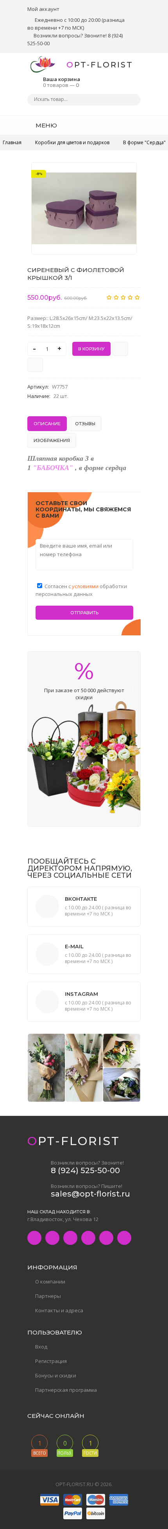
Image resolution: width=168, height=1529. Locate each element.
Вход (41, 1346)
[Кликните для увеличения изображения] (84, 208)
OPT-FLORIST (99, 64)
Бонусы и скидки (55, 1375)
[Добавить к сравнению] (35, 365)
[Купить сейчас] (120, 349)
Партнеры (48, 1295)
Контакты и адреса (59, 1310)
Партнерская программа (66, 1389)
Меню (45, 125)
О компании (50, 1281)
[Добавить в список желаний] (126, 173)
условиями (86, 586)
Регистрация (51, 1361)
